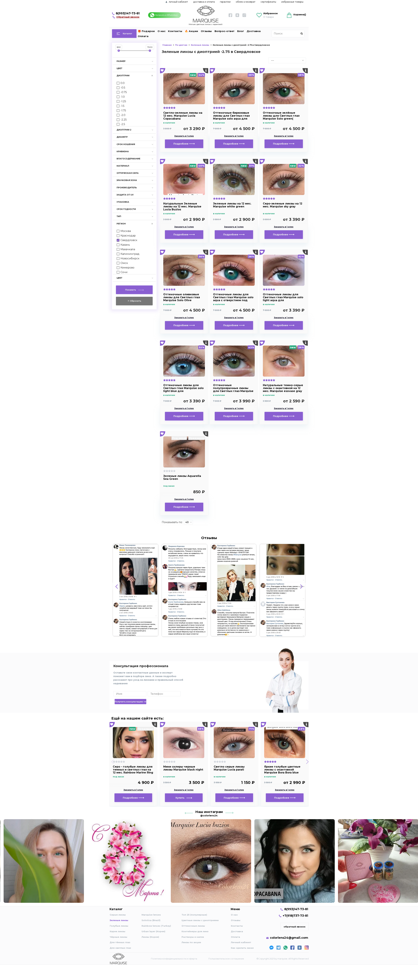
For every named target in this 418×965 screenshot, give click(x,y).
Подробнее (181, 143)
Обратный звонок (127, 17)
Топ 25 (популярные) (194, 914)
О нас (162, 31)
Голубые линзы (119, 925)
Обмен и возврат (245, 1)
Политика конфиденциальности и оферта (174, 958)
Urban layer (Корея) (153, 931)
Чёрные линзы (118, 937)
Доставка (254, 31)
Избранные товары (292, 1)
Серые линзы (118, 914)
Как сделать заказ (242, 948)
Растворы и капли (193, 937)
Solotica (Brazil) (151, 920)
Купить (181, 797)
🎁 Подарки (146, 31)
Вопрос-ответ (225, 31)
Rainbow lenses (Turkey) (156, 925)
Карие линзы (117, 931)
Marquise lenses (151, 914)
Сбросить (135, 301)
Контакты (175, 31)
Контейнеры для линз (195, 931)
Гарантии (225, 1)
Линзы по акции (191, 942)
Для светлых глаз (120, 948)
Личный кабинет (241, 942)
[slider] (119, 50)
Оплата (143, 36)
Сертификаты (268, 1)
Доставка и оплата (204, 1)
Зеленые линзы (119, 920)
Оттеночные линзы (193, 925)
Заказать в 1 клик (184, 136)
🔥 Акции (191, 31)
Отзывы (206, 31)
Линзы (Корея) (150, 937)
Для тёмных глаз (120, 942)
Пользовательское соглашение (226, 958)
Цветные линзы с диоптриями (200, 920)
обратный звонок (294, 926)
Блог (240, 31)
